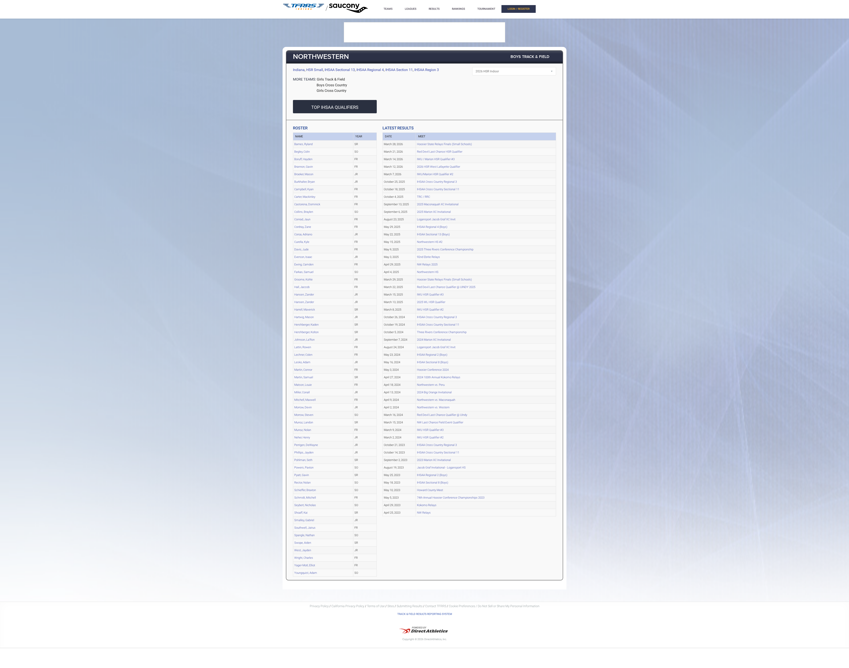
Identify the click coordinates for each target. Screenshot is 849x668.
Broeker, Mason (303, 174)
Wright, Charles (303, 557)
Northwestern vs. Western (433, 407)
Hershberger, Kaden (306, 324)
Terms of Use (376, 606)
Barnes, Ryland (303, 144)
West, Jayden (302, 550)
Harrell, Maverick (304, 309)
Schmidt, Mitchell (305, 497)
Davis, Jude (301, 249)
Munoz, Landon (303, 422)
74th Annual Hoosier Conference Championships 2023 (450, 497)
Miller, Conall (302, 392)
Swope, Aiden (302, 542)
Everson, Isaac (303, 257)
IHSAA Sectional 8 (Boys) (432, 362)
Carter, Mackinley (304, 196)
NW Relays (424, 512)
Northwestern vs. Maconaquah (436, 399)
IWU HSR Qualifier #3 (430, 294)
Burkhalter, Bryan (304, 181)
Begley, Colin (302, 151)
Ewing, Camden (304, 264)
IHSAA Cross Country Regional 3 (437, 181)
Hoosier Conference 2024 (433, 369)
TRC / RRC (423, 196)
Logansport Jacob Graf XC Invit (436, 219)
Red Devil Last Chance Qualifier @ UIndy (442, 415)
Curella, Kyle (301, 242)
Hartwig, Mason (304, 317)
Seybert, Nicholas (305, 505)
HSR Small (314, 70)
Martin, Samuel (303, 377)
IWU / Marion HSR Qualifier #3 (436, 159)
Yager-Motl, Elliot (304, 565)
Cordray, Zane (302, 226)
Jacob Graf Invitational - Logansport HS (441, 467)
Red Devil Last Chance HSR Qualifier (439, 151)
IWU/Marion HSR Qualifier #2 (435, 174)
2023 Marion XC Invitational (434, 460)
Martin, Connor (303, 369)
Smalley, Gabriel (304, 520)
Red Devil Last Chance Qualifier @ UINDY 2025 (446, 287)
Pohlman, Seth (303, 460)
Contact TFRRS (436, 606)
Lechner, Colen (303, 354)
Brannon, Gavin (303, 166)
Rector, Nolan (302, 482)
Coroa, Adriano (303, 234)
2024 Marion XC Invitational (434, 339)
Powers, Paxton (304, 467)
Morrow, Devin (303, 407)
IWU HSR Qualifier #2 (430, 309)
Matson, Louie (303, 384)
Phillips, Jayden (304, 452)
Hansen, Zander (304, 294)
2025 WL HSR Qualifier (431, 302)
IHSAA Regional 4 (370, 70)
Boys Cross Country (332, 85)
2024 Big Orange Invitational (434, 392)
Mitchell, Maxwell (305, 399)
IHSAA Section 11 (399, 70)
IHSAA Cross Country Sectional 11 (438, 189)
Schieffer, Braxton (305, 490)
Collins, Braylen (303, 211)
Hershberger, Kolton (306, 332)
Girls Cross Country (331, 90)
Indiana (299, 70)
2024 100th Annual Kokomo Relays (438, 377)
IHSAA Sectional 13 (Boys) (433, 234)
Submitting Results (410, 606)
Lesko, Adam (302, 362)
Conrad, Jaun (302, 219)
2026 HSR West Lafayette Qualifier (438, 166)
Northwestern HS (427, 272)
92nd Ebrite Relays (428, 257)
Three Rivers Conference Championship (442, 332)
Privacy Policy (319, 606)
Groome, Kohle (303, 279)
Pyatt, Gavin (301, 475)
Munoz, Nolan (302, 430)
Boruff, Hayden (303, 159)
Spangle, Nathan (304, 535)
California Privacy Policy (347, 606)
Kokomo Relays (426, 505)
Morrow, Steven (303, 415)
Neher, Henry (302, 437)
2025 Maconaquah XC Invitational (438, 204)
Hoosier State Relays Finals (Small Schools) (444, 144)
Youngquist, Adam (305, 572)
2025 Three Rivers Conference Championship (445, 249)
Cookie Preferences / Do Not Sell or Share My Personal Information (494, 606)
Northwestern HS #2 (429, 242)
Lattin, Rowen (302, 347)
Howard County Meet (430, 490)
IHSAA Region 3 (426, 70)
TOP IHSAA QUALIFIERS (334, 107)
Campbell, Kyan (304, 189)
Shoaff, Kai (301, 512)
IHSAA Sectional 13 (340, 70)
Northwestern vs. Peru (431, 384)
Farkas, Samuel (304, 272)
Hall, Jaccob (302, 287)
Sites (390, 606)
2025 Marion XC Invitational (434, 211)
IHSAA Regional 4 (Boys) (432, 226)
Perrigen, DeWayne (306, 445)
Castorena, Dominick (307, 204)
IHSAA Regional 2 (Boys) (432, 354)
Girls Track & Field (331, 79)
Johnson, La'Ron (304, 339)
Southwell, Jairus (305, 527)
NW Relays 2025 (427, 264)
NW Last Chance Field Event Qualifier (440, 422)
